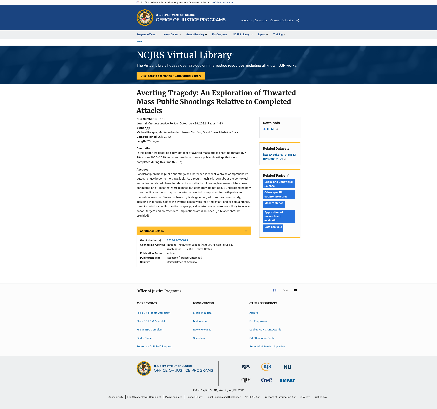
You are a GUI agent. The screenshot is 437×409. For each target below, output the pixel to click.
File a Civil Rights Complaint (153, 312)
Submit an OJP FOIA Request (154, 346)
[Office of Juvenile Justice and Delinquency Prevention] (246, 383)
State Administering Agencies (267, 346)
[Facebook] (276, 292)
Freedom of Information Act (280, 397)
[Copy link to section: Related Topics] (287, 175)
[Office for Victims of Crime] (266, 382)
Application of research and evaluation (273, 216)
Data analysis (273, 227)
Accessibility (115, 397)
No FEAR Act (252, 397)
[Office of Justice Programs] (145, 17)
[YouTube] (297, 292)
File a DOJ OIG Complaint (152, 321)
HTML (271, 129)
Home (139, 41)
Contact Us (261, 20)
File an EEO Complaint (150, 329)
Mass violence (273, 203)
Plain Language (173, 397)
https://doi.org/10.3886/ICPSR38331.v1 (279, 157)
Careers (274, 20)
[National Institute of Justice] (287, 369)
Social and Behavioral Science (278, 184)
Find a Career (144, 338)
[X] (287, 292)
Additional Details (152, 231)
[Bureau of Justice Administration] (246, 369)
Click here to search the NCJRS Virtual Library (171, 75)
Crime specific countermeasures (275, 194)
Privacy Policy (194, 397)
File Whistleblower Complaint (144, 397)
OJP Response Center (262, 338)
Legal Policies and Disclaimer (224, 397)
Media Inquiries (202, 312)
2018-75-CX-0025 (177, 240)
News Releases (202, 329)
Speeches (199, 338)
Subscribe (287, 20)
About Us (246, 20)
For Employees (258, 321)
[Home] (190, 17)
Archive (253, 312)
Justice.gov (320, 397)
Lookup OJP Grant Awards (265, 329)
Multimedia (200, 321)
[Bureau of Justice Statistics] (266, 371)
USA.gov (305, 397)
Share (300, 23)
